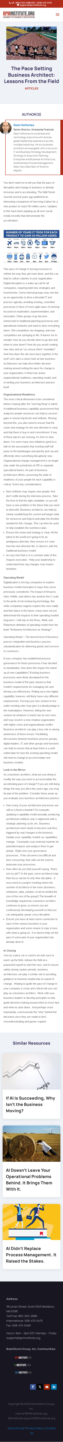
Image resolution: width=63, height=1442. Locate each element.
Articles (31, 88)
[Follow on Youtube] (47, 1387)
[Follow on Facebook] (33, 1387)
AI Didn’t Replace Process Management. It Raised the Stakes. (31, 1254)
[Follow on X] (40, 1387)
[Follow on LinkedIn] (54, 1387)
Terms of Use (15, 1428)
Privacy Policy (34, 1428)
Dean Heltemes (23, 125)
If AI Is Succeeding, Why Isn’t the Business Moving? (30, 1104)
